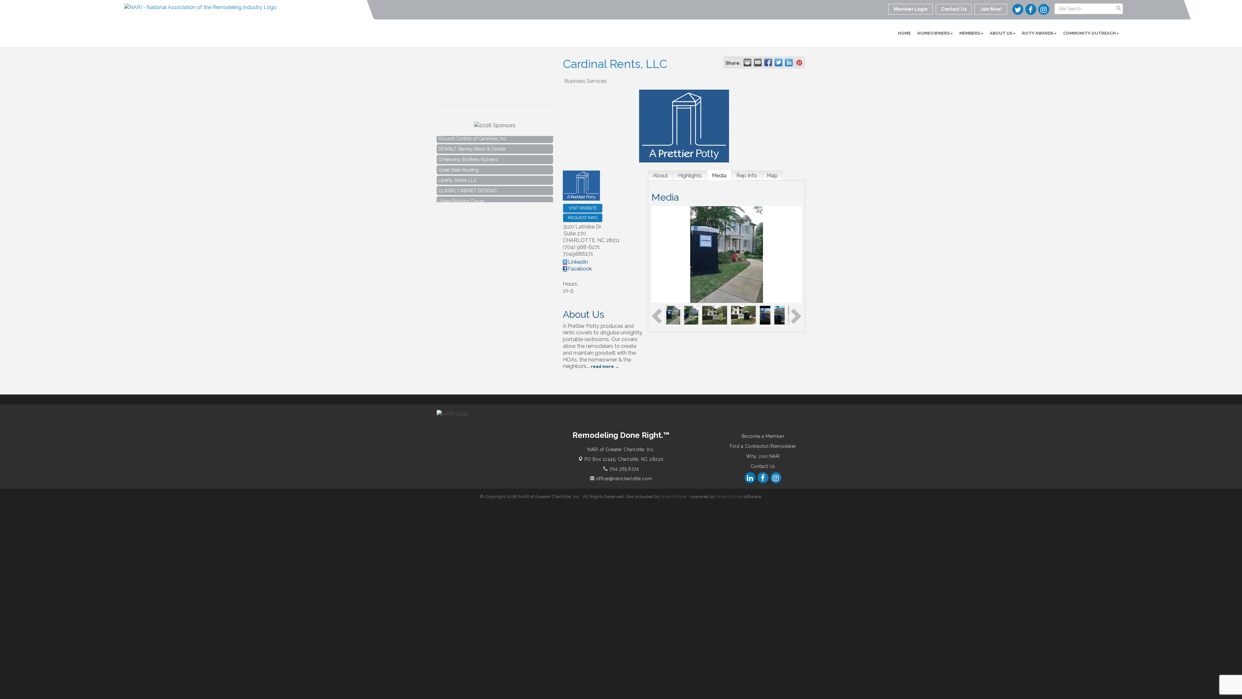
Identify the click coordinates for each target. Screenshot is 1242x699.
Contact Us (763, 466)
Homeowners (933, 33)
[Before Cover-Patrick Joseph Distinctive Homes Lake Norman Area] (765, 315)
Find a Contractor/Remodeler (763, 446)
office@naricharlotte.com (623, 478)
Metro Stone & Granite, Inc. (466, 201)
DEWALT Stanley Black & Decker (472, 138)
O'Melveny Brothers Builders (468, 149)
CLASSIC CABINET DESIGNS (467, 180)
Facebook (580, 269)
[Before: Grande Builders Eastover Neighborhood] (714, 315)
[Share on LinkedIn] (789, 62)
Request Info (582, 217)
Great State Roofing (458, 159)
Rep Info (746, 175)
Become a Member (763, 436)
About (660, 175)
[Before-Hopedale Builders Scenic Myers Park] (691, 315)
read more (602, 366)
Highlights (690, 175)
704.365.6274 (623, 469)
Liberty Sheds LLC (457, 170)
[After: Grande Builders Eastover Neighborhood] (743, 315)
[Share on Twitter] (778, 62)
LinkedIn (578, 262)
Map (772, 175)
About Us (1001, 33)
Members (969, 33)
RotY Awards (1037, 33)
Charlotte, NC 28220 (624, 459)
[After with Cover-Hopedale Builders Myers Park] (673, 315)
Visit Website (583, 207)
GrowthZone (674, 496)
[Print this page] (747, 62)
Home (904, 33)
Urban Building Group (461, 191)
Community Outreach (1089, 33)
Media (719, 175)
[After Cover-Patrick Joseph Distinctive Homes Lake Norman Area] (779, 315)
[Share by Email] (758, 62)
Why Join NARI (763, 456)
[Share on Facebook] (768, 62)
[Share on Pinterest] (799, 62)
